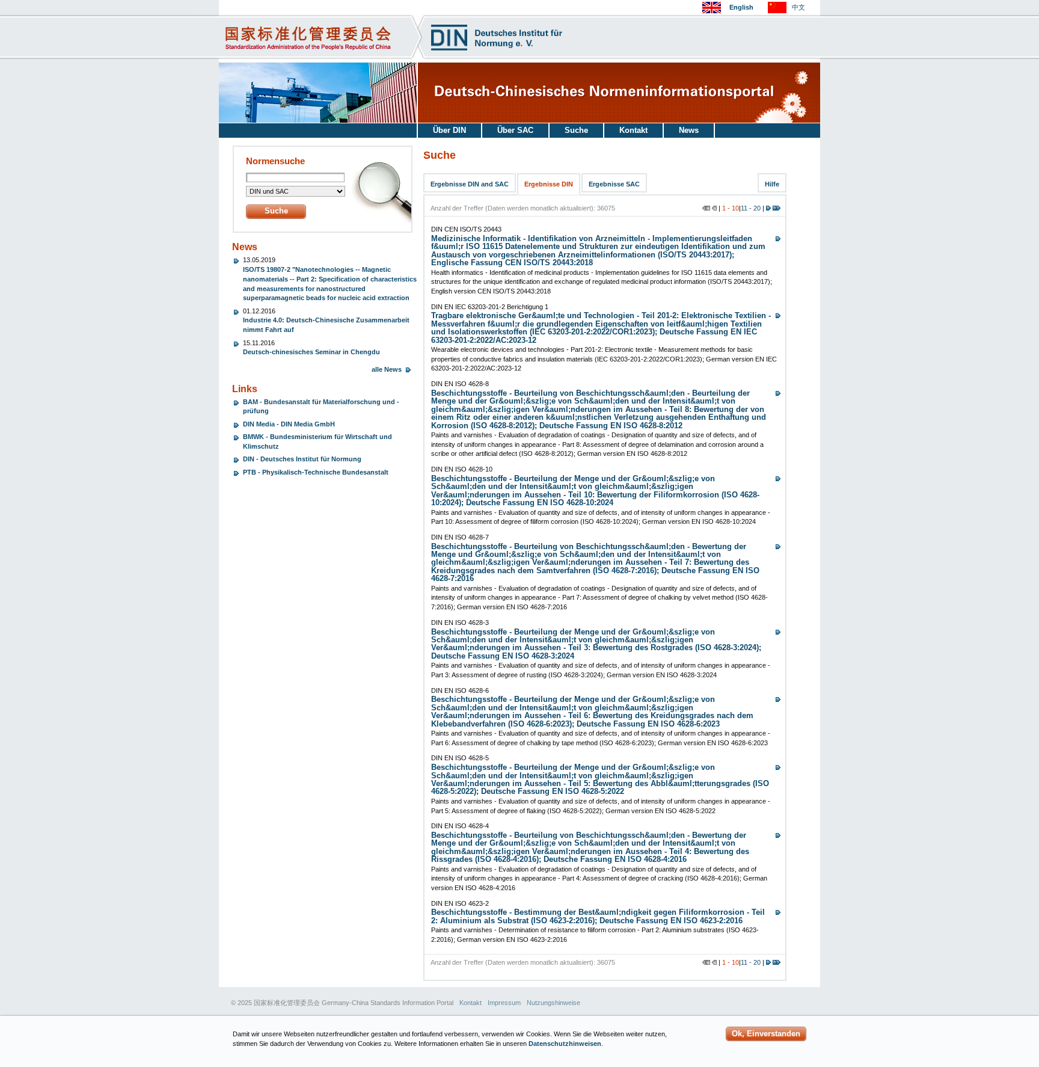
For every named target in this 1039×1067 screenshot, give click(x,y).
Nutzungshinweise (553, 1002)
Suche (576, 130)
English (741, 7)
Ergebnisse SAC (614, 184)
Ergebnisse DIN (548, 184)
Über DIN (449, 130)
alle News (387, 369)
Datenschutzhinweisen (565, 1043)
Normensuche (275, 161)
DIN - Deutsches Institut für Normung (302, 459)
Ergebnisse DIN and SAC (470, 184)
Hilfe (772, 184)
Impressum (504, 1002)
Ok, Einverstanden (766, 1033)
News (689, 130)
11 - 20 (751, 208)
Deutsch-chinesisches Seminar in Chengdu (311, 351)
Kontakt (633, 130)
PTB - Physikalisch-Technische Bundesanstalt (315, 472)
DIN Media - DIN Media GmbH (289, 424)
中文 (798, 7)
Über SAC (515, 130)
